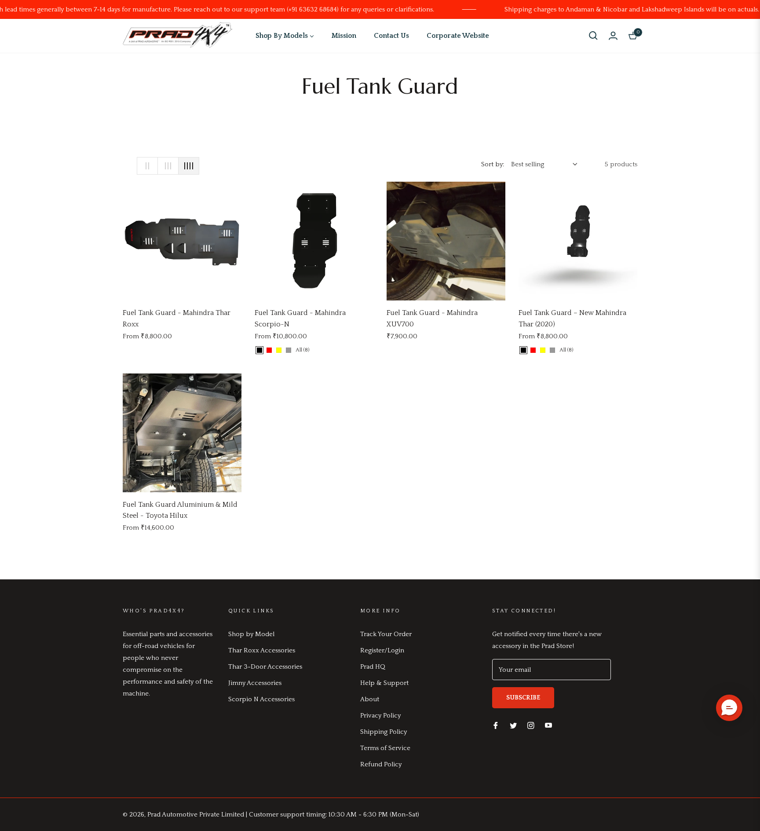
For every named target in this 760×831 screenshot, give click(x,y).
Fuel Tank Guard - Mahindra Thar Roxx (176, 318)
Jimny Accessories (254, 683)
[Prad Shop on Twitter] (513, 725)
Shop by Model (251, 634)
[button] (593, 36)
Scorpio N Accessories (261, 699)
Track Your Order (386, 634)
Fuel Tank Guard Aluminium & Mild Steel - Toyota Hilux (180, 510)
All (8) (302, 350)
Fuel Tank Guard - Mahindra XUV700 (432, 318)
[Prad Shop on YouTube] (548, 725)
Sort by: (492, 164)
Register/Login (382, 650)
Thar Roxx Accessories (261, 650)
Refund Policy (381, 764)
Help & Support (384, 683)
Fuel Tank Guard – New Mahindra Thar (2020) (572, 318)
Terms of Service (385, 748)
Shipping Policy (383, 732)
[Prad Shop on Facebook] (495, 725)
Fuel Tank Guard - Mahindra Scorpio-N (300, 318)
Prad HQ (372, 666)
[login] (613, 35)
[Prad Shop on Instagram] (530, 725)
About (369, 699)
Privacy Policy (380, 715)
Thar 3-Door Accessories (265, 666)
